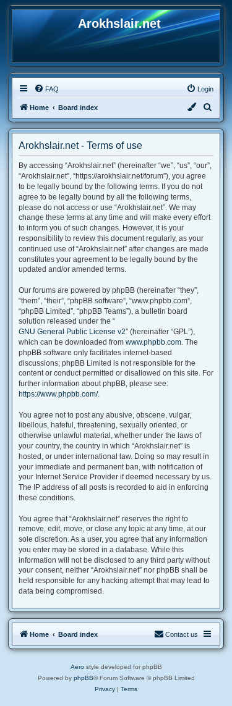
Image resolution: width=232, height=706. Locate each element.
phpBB (83, 677)
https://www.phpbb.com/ (58, 394)
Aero (77, 666)
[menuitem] (46, 89)
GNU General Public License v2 (72, 331)
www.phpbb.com (153, 342)
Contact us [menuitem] (181, 634)
